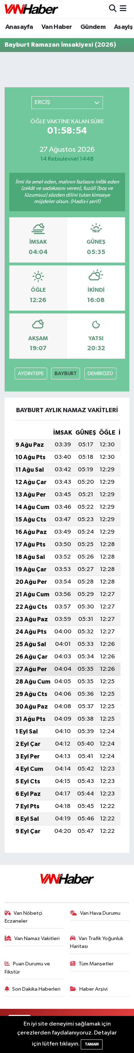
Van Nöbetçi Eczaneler (24, 917)
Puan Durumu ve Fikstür (27, 967)
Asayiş (123, 27)
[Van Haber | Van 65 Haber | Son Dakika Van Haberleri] (31, 9)
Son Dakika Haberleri (36, 989)
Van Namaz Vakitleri (37, 938)
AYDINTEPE (31, 373)
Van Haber (56, 27)
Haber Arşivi (93, 989)
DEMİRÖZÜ (100, 373)
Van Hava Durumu (100, 913)
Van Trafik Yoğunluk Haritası (96, 942)
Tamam (92, 1044)
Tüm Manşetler (96, 963)
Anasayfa (19, 27)
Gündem (92, 27)
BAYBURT (66, 373)
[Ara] (112, 9)
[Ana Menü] (123, 9)
